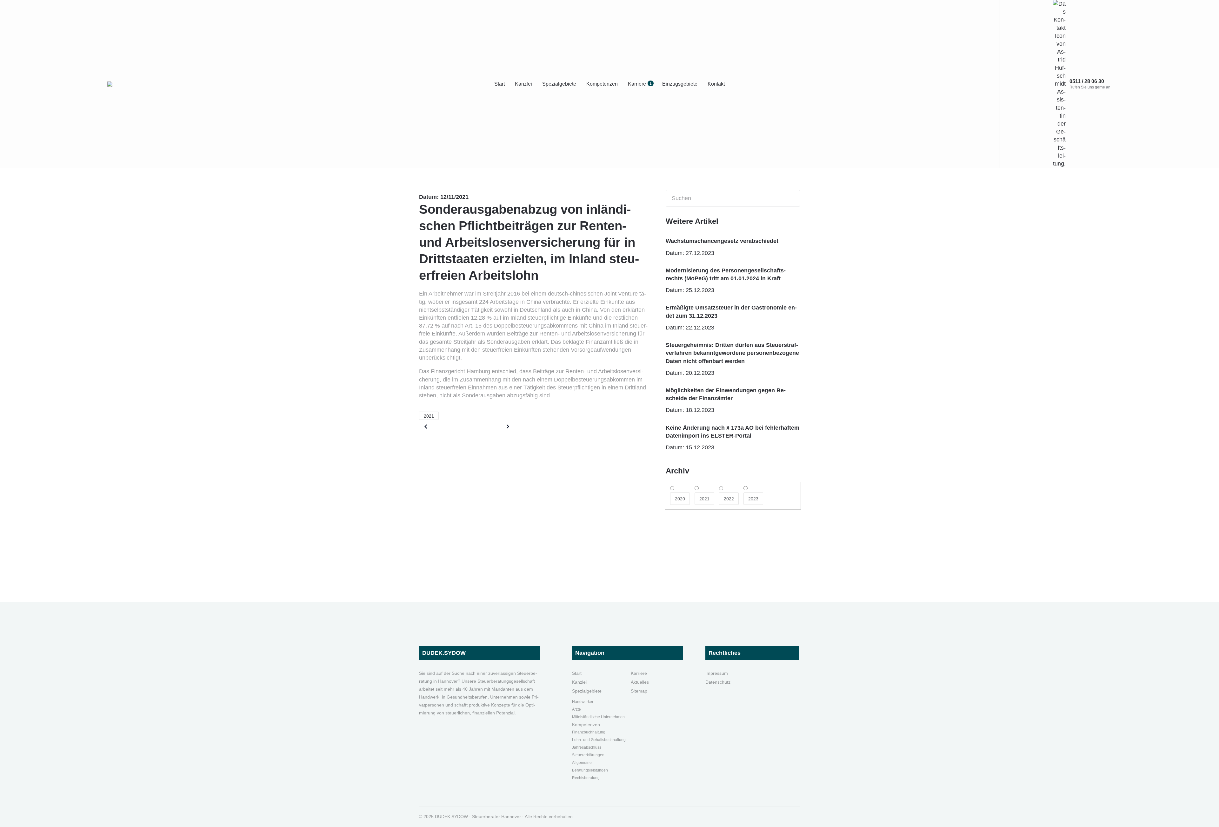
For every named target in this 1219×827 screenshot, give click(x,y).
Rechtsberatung (586, 778)
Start (499, 84)
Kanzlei (523, 84)
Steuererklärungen (588, 755)
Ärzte (576, 709)
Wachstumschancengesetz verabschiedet (722, 241)
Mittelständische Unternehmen (598, 717)
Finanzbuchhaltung (588, 732)
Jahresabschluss (586, 747)
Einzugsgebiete (679, 84)
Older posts (445, 426)
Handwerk (581, 702)
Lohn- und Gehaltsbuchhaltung (599, 740)
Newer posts (487, 426)
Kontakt (716, 84)
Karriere (640, 84)
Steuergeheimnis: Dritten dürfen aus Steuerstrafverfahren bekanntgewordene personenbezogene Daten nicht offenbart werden (732, 353)
